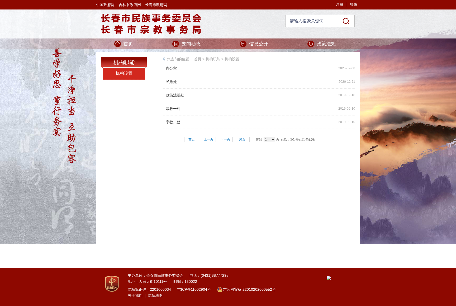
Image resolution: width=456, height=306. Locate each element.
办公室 (171, 68)
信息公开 (258, 43)
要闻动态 (191, 43)
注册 (339, 4)
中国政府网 (105, 5)
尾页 (242, 139)
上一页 (208, 139)
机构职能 (213, 59)
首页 (128, 43)
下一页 (225, 139)
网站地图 (155, 295)
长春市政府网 (156, 5)
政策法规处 (175, 95)
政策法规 (326, 43)
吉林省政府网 (130, 5)
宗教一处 (173, 108)
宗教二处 (173, 122)
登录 (353, 4)
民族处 (171, 82)
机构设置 (124, 73)
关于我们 (135, 295)
